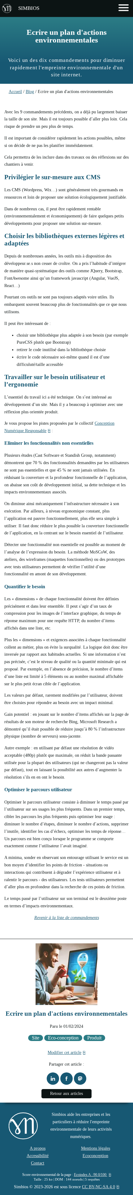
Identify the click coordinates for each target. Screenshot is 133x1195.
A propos (37, 1148)
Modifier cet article (64, 1052)
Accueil (15, 91)
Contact (37, 1163)
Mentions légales (95, 1148)
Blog (30, 91)
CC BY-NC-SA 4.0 (98, 1187)
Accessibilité (38, 1155)
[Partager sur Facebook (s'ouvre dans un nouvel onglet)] (66, 1078)
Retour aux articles (66, 1093)
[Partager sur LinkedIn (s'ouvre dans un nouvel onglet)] (53, 1078)
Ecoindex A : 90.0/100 (90, 1175)
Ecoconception (95, 1155)
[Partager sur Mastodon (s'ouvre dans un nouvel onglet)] (80, 1078)
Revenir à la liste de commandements (66, 917)
